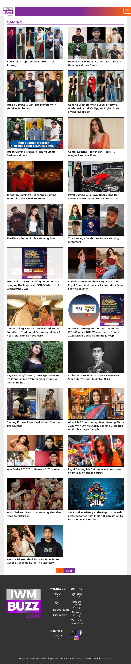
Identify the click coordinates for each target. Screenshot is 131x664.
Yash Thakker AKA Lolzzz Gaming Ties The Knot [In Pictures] (34, 514)
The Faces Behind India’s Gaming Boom (32, 238)
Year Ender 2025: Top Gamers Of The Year (33, 469)
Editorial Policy (76, 595)
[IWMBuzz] (7, 11)
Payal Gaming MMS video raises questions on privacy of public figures (94, 471)
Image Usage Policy (76, 604)
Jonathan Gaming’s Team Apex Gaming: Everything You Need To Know (32, 196)
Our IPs (56, 603)
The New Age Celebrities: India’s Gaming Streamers (93, 240)
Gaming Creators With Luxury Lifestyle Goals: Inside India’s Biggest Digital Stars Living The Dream (93, 108)
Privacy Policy (76, 614)
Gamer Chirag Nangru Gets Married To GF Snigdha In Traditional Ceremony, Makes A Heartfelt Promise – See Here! (33, 332)
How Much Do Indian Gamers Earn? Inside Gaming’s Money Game (94, 63)
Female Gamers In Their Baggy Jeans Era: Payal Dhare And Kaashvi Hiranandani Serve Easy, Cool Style (95, 285)
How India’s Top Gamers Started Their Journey (31, 63)
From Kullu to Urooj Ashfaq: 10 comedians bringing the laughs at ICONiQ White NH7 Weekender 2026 (33, 285)
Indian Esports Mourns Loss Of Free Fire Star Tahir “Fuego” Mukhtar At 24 (93, 377)
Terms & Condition (76, 622)
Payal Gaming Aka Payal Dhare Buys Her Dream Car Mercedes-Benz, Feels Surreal (93, 196)
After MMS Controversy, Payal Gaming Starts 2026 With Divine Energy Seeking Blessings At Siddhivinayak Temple (96, 426)
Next (69, 570)
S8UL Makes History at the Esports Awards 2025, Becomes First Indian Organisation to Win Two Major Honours (95, 516)
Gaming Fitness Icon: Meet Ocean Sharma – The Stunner (34, 424)
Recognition (57, 609)
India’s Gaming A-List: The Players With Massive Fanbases (31, 106)
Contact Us (57, 637)
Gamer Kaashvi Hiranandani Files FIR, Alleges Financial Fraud (91, 153)
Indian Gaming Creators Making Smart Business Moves (31, 153)
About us (57, 595)
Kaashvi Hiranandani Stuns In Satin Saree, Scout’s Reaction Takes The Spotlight (33, 561)
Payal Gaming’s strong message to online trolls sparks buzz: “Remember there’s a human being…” (33, 379)
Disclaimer (57, 615)
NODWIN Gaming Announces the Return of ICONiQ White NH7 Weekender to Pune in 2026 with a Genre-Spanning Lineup (95, 332)
